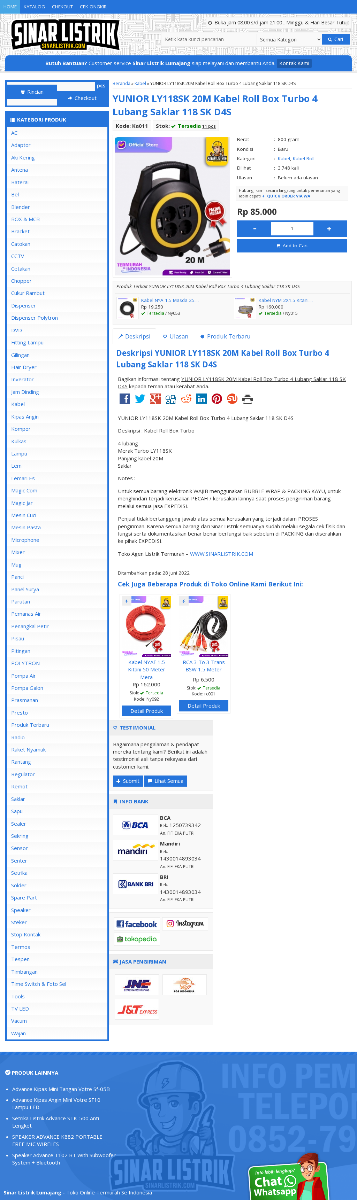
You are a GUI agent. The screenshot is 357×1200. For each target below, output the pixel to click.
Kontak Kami (294, 63)
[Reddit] (186, 401)
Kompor (21, 428)
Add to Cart (294, 245)
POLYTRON (25, 663)
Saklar (18, 798)
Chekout (62, 6)
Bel (15, 194)
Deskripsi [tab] (137, 336)
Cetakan (20, 268)
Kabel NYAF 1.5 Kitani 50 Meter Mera (146, 669)
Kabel (140, 83)
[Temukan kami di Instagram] (185, 923)
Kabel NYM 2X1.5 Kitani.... (286, 300)
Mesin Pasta (26, 527)
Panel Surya (25, 589)
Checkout (85, 97)
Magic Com (24, 490)
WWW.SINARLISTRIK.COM (221, 553)
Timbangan (24, 971)
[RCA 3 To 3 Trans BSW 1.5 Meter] (203, 625)
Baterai (20, 182)
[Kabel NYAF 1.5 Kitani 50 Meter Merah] (146, 625)
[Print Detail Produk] (248, 401)
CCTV (17, 255)
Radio (18, 737)
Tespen (20, 959)
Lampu (19, 453)
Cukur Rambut (28, 292)
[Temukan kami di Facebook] (137, 923)
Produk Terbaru (30, 724)
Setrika (19, 872)
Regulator (23, 774)
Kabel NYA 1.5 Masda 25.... (170, 300)
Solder (18, 885)
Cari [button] (338, 39)
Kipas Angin (25, 416)
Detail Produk (146, 710)
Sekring (20, 835)
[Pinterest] (217, 401)
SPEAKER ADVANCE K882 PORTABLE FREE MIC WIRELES (57, 1140)
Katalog (34, 6)
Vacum (19, 1020)
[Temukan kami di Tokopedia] (137, 938)
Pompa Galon (27, 687)
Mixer (18, 551)
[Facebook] (125, 401)
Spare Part (24, 897)
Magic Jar (22, 502)
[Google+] (155, 401)
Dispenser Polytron (34, 317)
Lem (16, 465)
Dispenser (23, 305)
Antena (19, 169)
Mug (16, 564)
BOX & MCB (25, 219)
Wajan (18, 1033)
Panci (17, 576)
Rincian (35, 91)
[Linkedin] (201, 401)
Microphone (25, 539)
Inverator (22, 379)
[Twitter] (140, 401)
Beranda (121, 83)
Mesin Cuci (23, 515)
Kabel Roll (303, 158)
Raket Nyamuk (28, 749)
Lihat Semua (168, 780)
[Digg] (171, 401)
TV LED (20, 1008)
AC (14, 132)
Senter (19, 860)
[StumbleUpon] (232, 401)
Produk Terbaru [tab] (228, 336)
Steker (19, 922)
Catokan (20, 243)
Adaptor (21, 144)
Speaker (21, 909)
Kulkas (18, 441)
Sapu (17, 811)
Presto (19, 712)
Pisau (17, 638)
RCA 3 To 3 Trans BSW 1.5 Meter (204, 666)
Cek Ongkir (93, 6)
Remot (19, 786)
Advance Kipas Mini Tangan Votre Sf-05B (61, 1088)
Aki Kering (23, 157)
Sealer (18, 823)
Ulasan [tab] (178, 336)
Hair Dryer (24, 367)
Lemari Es (23, 478)
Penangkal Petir (30, 626)
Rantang (21, 761)
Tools (18, 996)
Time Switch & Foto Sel (38, 983)
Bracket (20, 231)
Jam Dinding (25, 391)
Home (10, 6)
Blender (20, 206)
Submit (130, 780)
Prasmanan (24, 699)
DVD (16, 330)
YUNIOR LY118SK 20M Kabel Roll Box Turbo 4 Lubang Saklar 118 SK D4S (215, 105)
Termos (20, 946)
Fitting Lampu (27, 342)
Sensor (19, 847)
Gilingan (20, 354)
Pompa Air (23, 675)
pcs (101, 85)
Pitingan (20, 650)
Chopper (21, 280)
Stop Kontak (25, 934)
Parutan (20, 601)
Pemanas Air (26, 613)
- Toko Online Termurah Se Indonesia (77, 1192)
